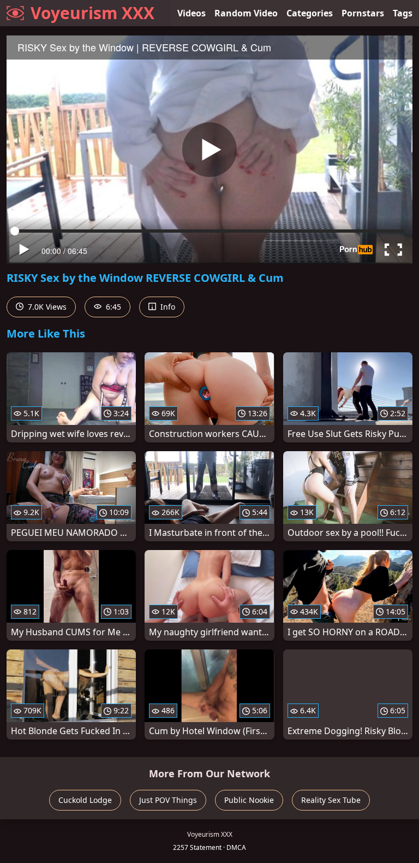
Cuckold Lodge (85, 800)
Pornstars (363, 13)
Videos (191, 13)
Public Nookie (249, 800)
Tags (402, 13)
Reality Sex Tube (331, 800)
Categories (309, 13)
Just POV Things (168, 800)
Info (166, 307)
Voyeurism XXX (92, 13)
